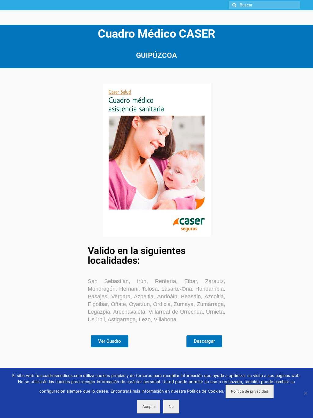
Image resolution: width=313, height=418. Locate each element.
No (171, 406)
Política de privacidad (249, 391)
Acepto (148, 406)
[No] (305, 393)
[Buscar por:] (264, 5)
